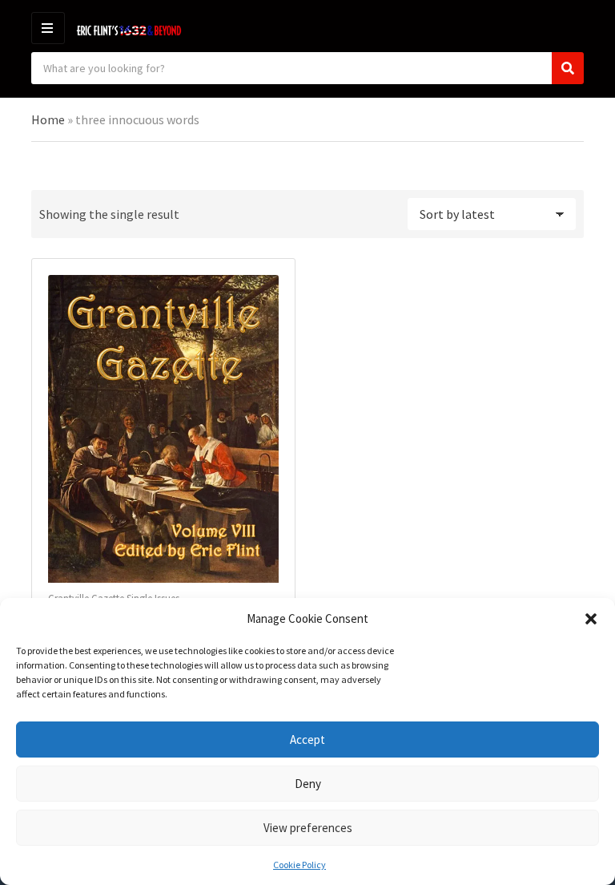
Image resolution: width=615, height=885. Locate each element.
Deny (308, 783)
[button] (591, 619)
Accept (307, 739)
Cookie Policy (299, 865)
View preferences (307, 827)
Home (48, 119)
